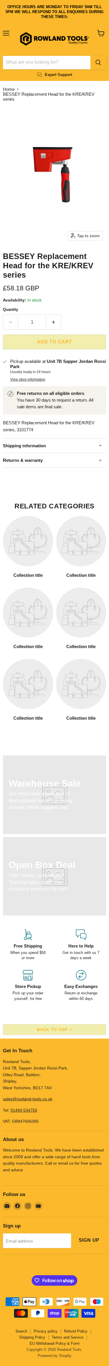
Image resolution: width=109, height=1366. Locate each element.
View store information (27, 379)
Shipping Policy (32, 1337)
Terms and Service (67, 1337)
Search (21, 1331)
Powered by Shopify (55, 1355)
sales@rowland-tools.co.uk (27, 1099)
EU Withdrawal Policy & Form (55, 1343)
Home (9, 89)
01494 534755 (23, 1110)
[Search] (98, 62)
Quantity (10, 309)
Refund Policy (75, 1331)
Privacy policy (46, 1331)
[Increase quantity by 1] (53, 322)
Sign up (89, 1240)
